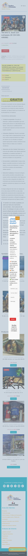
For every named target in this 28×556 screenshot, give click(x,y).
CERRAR (17, 218)
